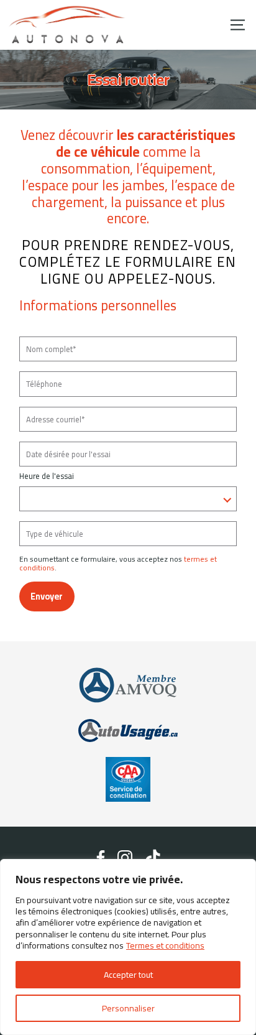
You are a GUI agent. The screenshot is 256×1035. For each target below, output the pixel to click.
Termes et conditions (165, 945)
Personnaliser (128, 1008)
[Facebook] (100, 857)
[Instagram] (125, 858)
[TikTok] (152, 857)
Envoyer (46, 596)
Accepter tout (128, 975)
